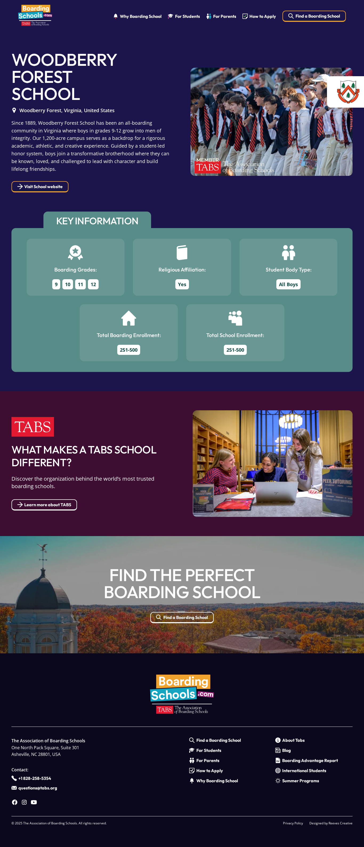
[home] (35, 16)
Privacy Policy (293, 823)
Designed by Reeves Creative (331, 823)
